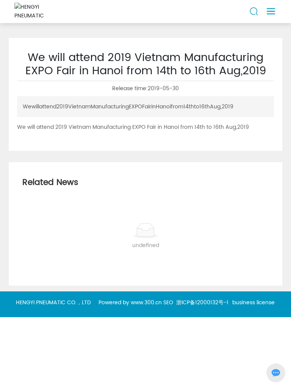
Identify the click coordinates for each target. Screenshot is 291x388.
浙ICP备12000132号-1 (202, 302)
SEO (168, 302)
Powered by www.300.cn (130, 302)
